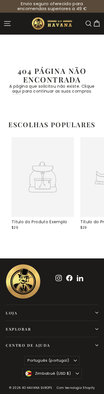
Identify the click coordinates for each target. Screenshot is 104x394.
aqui (16, 91)
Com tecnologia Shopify (76, 388)
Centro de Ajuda (28, 345)
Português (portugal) (48, 360)
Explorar (18, 329)
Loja (11, 312)
